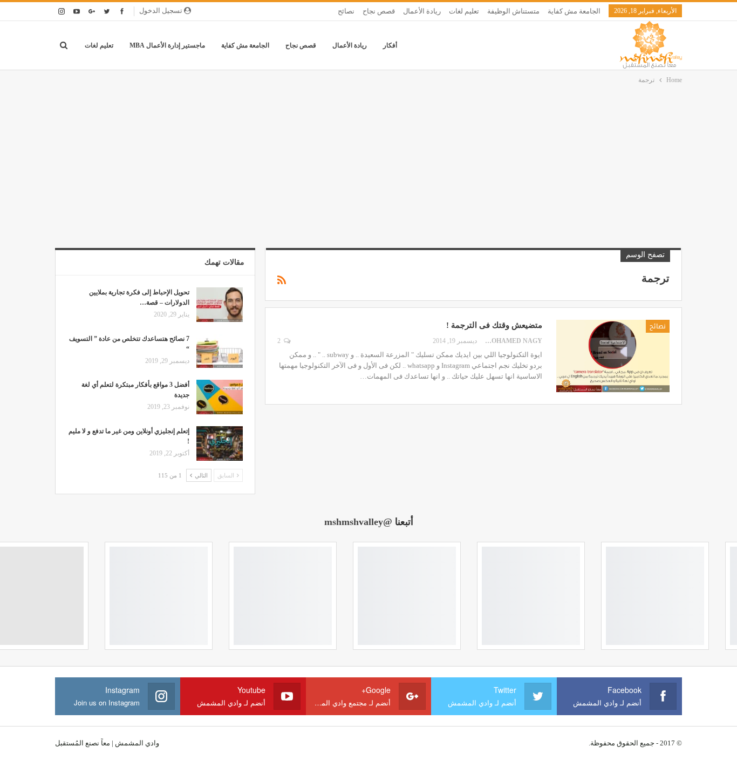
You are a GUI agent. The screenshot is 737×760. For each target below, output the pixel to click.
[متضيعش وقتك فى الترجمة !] (613, 356)
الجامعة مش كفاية (574, 11)
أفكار (390, 45)
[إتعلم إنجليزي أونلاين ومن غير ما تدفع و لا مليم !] (219, 443)
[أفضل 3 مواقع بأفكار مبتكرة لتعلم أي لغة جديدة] (219, 397)
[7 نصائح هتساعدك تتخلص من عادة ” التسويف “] (219, 351)
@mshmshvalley (358, 521)
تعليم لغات (464, 11)
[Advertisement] (368, 167)
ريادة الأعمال (422, 11)
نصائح (346, 11)
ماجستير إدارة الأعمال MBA (167, 45)
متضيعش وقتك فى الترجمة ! (494, 325)
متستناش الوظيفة (513, 11)
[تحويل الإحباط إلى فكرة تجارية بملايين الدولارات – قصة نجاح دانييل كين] (219, 304)
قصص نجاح (379, 11)
